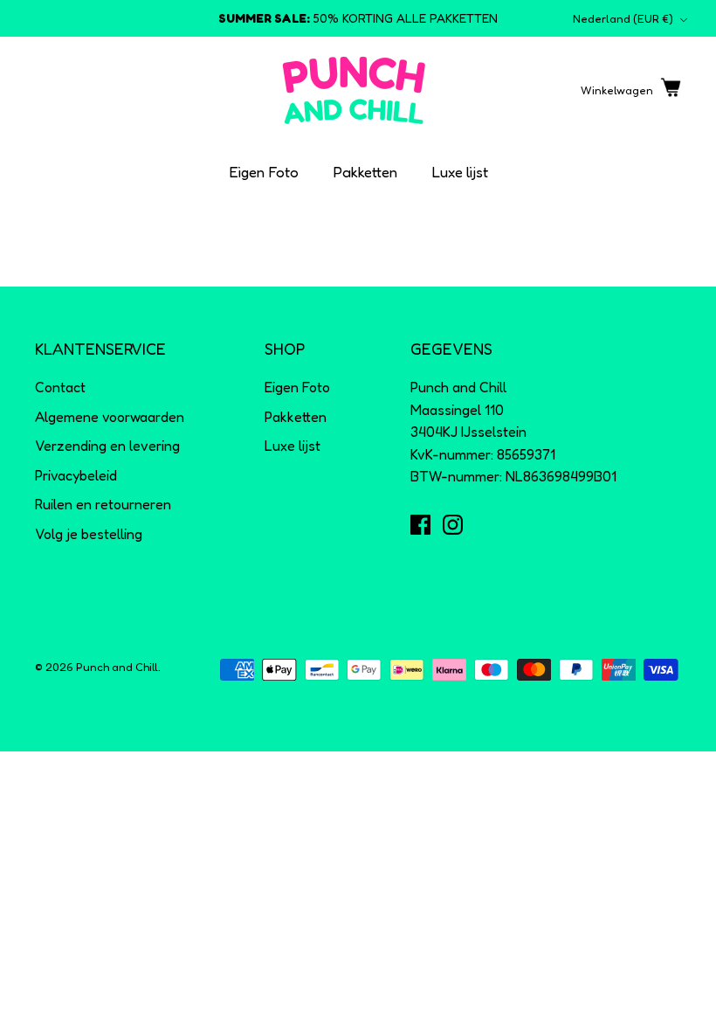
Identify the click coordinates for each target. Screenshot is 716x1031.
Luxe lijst (460, 172)
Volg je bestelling (88, 534)
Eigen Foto (264, 172)
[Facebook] (420, 525)
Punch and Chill (117, 667)
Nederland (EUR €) (623, 18)
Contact (60, 387)
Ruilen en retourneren (103, 504)
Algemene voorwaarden (109, 417)
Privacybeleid (76, 475)
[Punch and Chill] (354, 90)
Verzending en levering (107, 445)
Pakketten (365, 172)
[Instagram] (453, 525)
